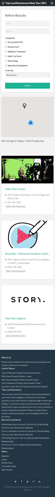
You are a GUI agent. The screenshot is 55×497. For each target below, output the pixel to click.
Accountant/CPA (15, 42)
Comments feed (8, 466)
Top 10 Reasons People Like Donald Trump (21, 383)
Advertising (12, 61)
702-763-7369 (14, 202)
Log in (4, 459)
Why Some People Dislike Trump (16, 376)
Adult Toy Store (14, 56)
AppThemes (7, 469)
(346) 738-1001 (14, 267)
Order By (9, 70)
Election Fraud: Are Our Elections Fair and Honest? (24, 386)
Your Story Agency (15, 318)
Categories (10, 38)
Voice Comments (9, 431)
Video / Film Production (15, 206)
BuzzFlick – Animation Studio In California (28, 253)
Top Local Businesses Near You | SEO (25, 3)
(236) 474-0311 (14, 331)
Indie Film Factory (15, 188)
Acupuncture (13, 47)
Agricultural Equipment (17, 65)
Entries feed (6, 462)
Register (5, 456)
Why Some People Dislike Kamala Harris (19, 379)
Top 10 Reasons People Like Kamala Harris (21, 372)
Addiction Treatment (16, 51)
